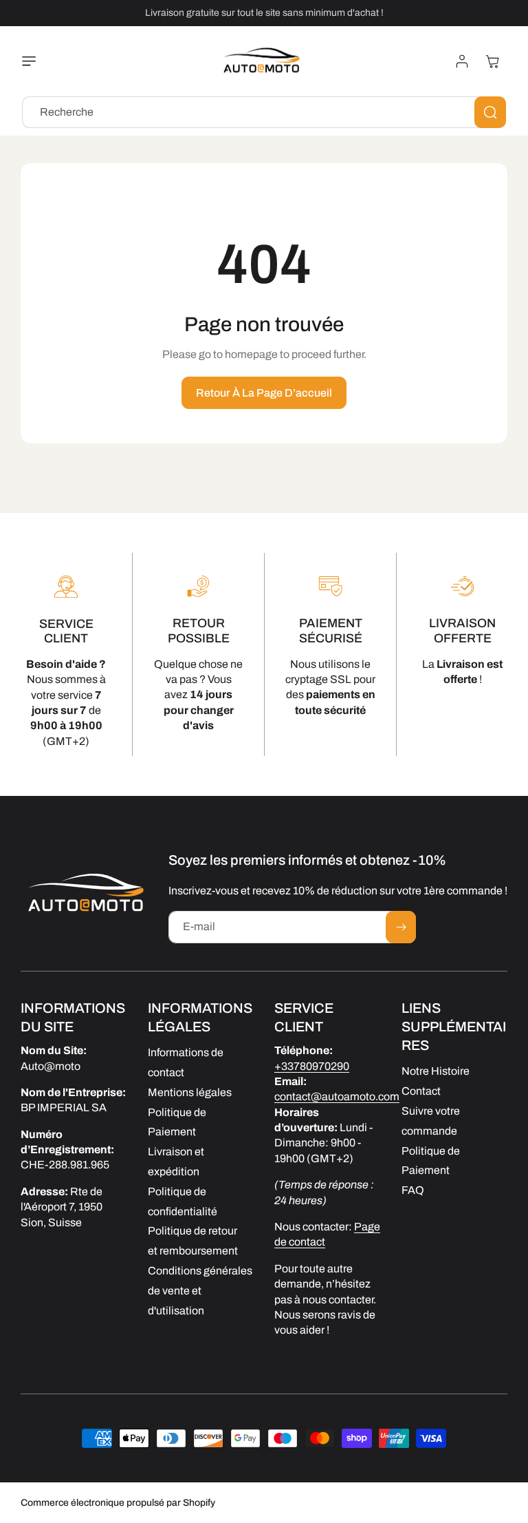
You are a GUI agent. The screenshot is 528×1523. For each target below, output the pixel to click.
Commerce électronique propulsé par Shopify (118, 1503)
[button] (32, 61)
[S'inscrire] (401, 927)
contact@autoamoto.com (336, 1096)
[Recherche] (490, 112)
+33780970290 (311, 1066)
